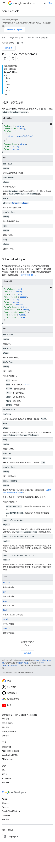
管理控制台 (6, 747)
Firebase (5, 807)
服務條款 (5, 736)
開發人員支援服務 (9, 731)
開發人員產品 (7, 723)
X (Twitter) (6, 778)
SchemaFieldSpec (24, 136)
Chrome (5, 803)
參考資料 (44, 38)
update (6, 628)
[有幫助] (18, 43)
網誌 (4, 770)
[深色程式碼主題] (51, 124)
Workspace (30, 3)
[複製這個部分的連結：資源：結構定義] (26, 102)
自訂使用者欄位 (27, 275)
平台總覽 (5, 719)
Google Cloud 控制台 (10, 755)
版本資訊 (5, 727)
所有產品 (5, 819)
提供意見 (8, 48)
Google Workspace (16, 38)
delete (6, 583)
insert (6, 601)
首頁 (3, 38)
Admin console (10, 11)
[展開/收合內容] (19, 65)
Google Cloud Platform (11, 811)
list (5, 610)
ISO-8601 (27, 385)
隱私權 (10, 830)
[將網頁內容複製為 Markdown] (13, 58)
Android (5, 799)
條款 (4, 830)
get (4, 592)
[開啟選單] (4, 3)
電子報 (4, 774)
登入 (50, 3)
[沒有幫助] (22, 43)
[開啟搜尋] (44, 3)
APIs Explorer (7, 759)
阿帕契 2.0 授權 (22, 663)
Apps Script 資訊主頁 (10, 751)
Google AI (6, 815)
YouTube (5, 782)
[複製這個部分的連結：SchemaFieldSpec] (29, 259)
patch (6, 619)
